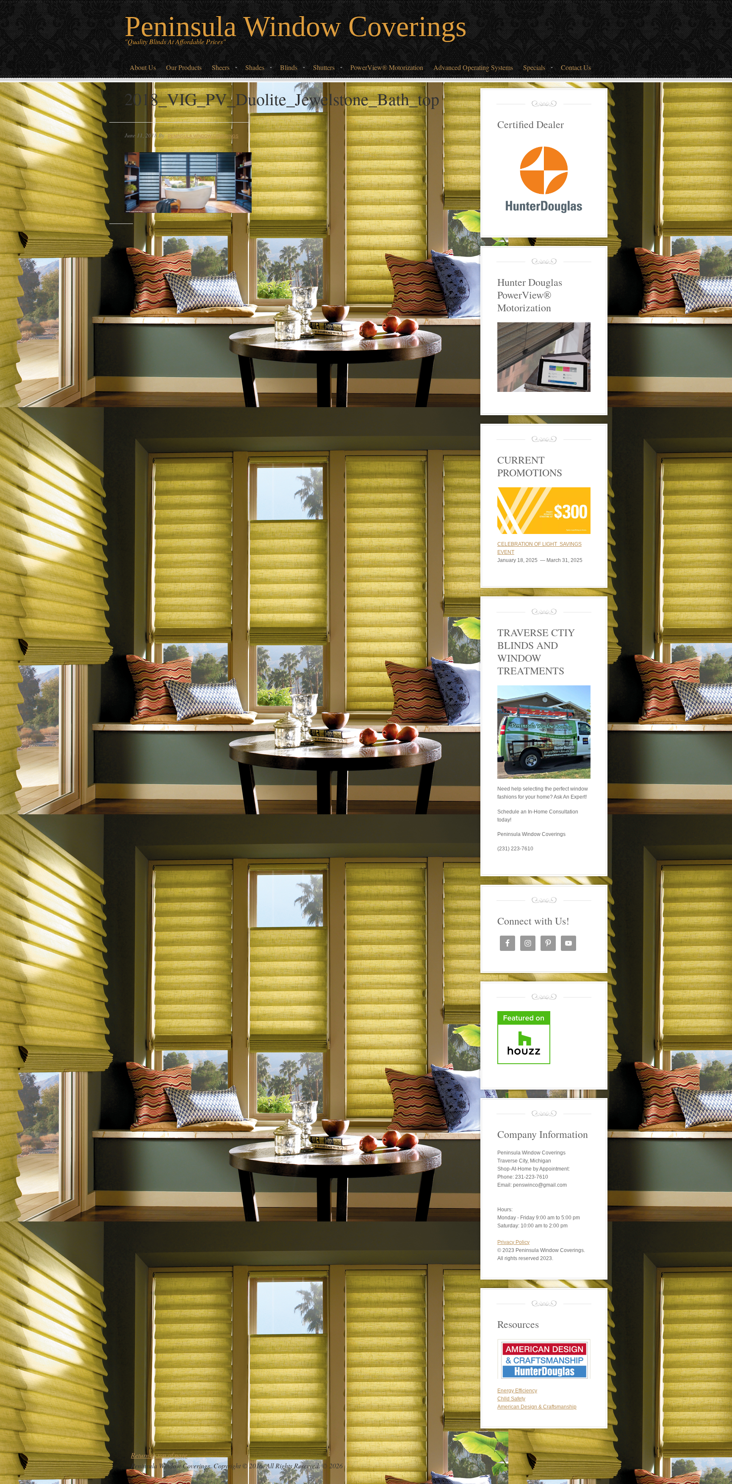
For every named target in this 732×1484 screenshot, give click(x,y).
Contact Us (576, 67)
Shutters (321, 70)
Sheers (218, 70)
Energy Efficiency (517, 1391)
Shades (252, 70)
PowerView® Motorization (386, 67)
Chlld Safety (511, 1399)
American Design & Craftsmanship (537, 1407)
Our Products (184, 67)
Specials (531, 70)
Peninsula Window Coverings (295, 26)
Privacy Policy (513, 1242)
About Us (143, 67)
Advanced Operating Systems (473, 67)
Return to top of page (159, 1454)
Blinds (286, 70)
